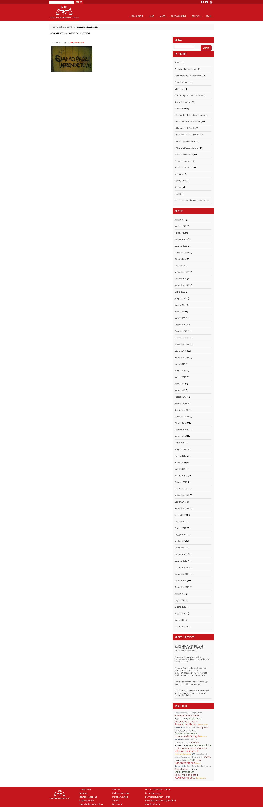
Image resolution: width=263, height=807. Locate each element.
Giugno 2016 (180, 606)
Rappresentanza (185, 762)
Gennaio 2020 (181, 331)
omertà (207, 756)
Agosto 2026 (180, 219)
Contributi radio (182, 82)
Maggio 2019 (180, 377)
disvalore (178, 739)
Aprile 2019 (180, 383)
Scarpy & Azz (180, 180)
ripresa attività (180, 766)
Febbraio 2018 (181, 475)
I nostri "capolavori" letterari (188, 121)
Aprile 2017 (180, 541)
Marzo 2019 (180, 390)
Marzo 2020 (180, 318)
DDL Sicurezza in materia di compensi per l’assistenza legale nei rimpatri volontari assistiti (192, 693)
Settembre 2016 (182, 587)
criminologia (182, 736)
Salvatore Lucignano (201, 766)
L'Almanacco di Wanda (185, 128)
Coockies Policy (86, 800)
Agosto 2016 (180, 593)
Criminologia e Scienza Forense (189, 95)
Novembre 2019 (182, 344)
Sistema (193, 768)
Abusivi (177, 712)
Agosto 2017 (180, 515)
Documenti (180, 108)
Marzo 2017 (180, 547)
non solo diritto (202, 754)
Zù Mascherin (201, 778)
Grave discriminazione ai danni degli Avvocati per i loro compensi (191, 682)
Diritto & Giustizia (182, 102)
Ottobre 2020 (181, 278)
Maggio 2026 (180, 226)
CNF (196, 727)
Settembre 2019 (182, 357)
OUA (198, 759)
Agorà (183, 712)
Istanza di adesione (88, 797)
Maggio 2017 (180, 534)
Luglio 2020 (180, 292)
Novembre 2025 (182, 252)
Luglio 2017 (180, 521)
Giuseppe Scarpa (182, 742)
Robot (189, 766)
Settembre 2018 (182, 429)
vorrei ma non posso (186, 774)
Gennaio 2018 (181, 482)
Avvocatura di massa (186, 721)
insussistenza (181, 745)
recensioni (179, 174)
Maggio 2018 (180, 456)
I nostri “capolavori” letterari (158, 789)
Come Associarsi (178, 16)
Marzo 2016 (180, 620)
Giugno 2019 (180, 370)
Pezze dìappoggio (153, 793)
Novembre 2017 (182, 495)
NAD (193, 754)
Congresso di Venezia (185, 730)
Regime (198, 763)
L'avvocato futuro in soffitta (187, 134)
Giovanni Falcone (189, 739)
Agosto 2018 (180, 436)
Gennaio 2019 (181, 403)
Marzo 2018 (180, 469)
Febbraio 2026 (181, 239)
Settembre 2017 (182, 508)
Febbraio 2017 (181, 554)
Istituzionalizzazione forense (191, 748)
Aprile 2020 (180, 311)
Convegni (179, 88)
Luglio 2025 (180, 265)
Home (53, 27)
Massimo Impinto (77, 42)
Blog (151, 16)
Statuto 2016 (138, 20)
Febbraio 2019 (181, 397)
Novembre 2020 (182, 272)
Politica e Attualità (183, 167)
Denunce (203, 736)
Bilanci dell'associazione (186, 69)
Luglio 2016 (180, 600)
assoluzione (194, 718)
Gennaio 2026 (181, 246)
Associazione (137, 16)
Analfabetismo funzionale (187, 715)
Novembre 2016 (182, 574)
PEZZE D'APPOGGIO (184, 154)
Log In (209, 16)
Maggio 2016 (180, 613)
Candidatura (180, 727)
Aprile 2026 (180, 232)
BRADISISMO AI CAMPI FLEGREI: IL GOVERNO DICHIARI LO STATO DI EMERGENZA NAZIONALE (190, 648)
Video (162, 16)
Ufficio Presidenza (184, 771)
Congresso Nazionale (186, 733)
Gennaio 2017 (181, 561)
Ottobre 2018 (181, 423)
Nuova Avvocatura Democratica (189, 757)
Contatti (196, 16)
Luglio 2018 (180, 442)
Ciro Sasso (189, 727)
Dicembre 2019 (181, 337)
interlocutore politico (200, 745)
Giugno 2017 (180, 528)
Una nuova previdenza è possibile (190, 200)
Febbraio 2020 (181, 324)
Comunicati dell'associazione (188, 75)
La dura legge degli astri (185, 141)
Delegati (194, 736)
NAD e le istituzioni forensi (186, 148)
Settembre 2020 (182, 285)
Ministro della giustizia (183, 754)
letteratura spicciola (187, 751)
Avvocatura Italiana (187, 724)
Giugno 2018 (180, 449)
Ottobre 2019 (181, 351)
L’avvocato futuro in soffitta (157, 797)
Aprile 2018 (180, 462)
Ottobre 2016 (181, 580)
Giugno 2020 (180, 298)
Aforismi (178, 62)
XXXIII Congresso (185, 777)
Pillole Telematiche (183, 161)
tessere (178, 193)
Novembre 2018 (182, 416)
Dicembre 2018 (181, 410)
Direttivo (83, 793)
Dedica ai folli (67, 27)
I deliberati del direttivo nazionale (190, 115)
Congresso (203, 727)
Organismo (180, 759)
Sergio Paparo (181, 769)
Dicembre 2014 (181, 626)
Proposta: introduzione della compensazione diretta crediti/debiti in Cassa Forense (192, 659)
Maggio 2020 (180, 305)
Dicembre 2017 (181, 488)
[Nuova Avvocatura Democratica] (64, 20)
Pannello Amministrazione (91, 804)
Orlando (190, 760)
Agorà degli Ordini (194, 712)
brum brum (203, 724)
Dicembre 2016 (181, 567)
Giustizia (194, 742)
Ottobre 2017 (181, 501)
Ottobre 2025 (181, 259)
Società (59, 27)
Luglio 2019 (180, 364)
